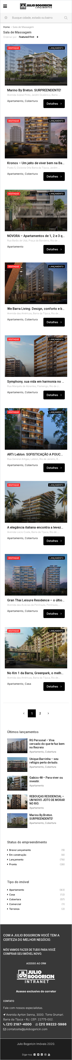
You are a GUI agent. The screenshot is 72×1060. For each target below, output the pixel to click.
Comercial (15, 904)
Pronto (13, 864)
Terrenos (14, 908)
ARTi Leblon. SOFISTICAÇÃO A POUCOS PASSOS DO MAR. (36, 454)
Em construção (17, 854)
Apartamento (16, 889)
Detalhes (53, 103)
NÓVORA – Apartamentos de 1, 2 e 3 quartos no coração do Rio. (36, 236)
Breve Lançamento (20, 849)
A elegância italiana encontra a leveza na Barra (36, 527)
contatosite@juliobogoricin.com (27, 1029)
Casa (12, 894)
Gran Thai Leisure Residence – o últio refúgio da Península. (36, 600)
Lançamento (56, 48)
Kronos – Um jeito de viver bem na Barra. (36, 163)
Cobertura (15, 899)
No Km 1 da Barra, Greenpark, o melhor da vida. (36, 673)
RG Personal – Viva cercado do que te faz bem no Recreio (47, 744)
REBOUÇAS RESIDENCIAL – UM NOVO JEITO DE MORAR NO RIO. (47, 800)
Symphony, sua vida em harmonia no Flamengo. (36, 381)
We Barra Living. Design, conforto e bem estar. (36, 309)
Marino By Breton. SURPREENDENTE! (34, 90)
